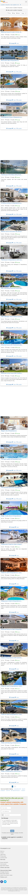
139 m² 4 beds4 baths (11, 717)
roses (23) (8, 790)
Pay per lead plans (4, 862)
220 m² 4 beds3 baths (10, 205)
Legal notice (3, 854)
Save (17, 43)
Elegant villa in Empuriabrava (9, 431)
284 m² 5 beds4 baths (10, 461)
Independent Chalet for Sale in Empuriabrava (13, 544)
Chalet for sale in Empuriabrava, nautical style (13, 572)
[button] (15, 5)
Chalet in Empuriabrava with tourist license (12, 657)
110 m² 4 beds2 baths (11, 575)
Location (20, 71)
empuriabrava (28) (17, 788)
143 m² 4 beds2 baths (11, 546)
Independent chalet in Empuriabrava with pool (13, 601)
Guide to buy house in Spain (6, 875)
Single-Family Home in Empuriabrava (11, 516)
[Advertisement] (14, 145)
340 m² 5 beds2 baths (10, 347)
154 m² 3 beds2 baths (10, 433)
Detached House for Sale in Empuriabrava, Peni (14, 629)
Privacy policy (3, 856)
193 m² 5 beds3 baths (11, 632)
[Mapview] (13, 13)
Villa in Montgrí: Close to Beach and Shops (12, 316)
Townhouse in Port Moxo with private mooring (13, 174)
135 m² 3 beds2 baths (10, 262)
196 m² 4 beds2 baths (10, 290)
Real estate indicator (4, 873)
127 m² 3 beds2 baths (10, 63)
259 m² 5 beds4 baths (11, 603)
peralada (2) (3, 790)
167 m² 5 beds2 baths (10, 375)
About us (2, 851)
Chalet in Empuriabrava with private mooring (13, 771)
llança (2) (23, 788)
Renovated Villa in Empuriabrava (10, 60)
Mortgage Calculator (4, 871)
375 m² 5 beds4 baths (10, 490)
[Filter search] (9, 13)
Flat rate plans (3, 864)
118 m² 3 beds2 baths (11, 745)
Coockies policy (3, 857)
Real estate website (4, 865)
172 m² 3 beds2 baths (10, 177)
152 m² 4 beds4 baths (11, 688)
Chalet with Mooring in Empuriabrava (11, 743)
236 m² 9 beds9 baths (11, 34)
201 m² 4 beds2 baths (11, 518)
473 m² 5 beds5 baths (10, 91)
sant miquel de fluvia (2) (15, 790)
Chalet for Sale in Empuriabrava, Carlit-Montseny (14, 686)
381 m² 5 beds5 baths (10, 119)
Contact (2, 852)
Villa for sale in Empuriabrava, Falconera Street (13, 89)
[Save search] (18, 13)
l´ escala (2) (23, 790)
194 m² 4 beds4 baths (10, 234)
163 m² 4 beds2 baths (10, 319)
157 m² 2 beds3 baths (11, 660)
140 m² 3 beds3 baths (11, 773)
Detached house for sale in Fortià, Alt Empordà (13, 32)
